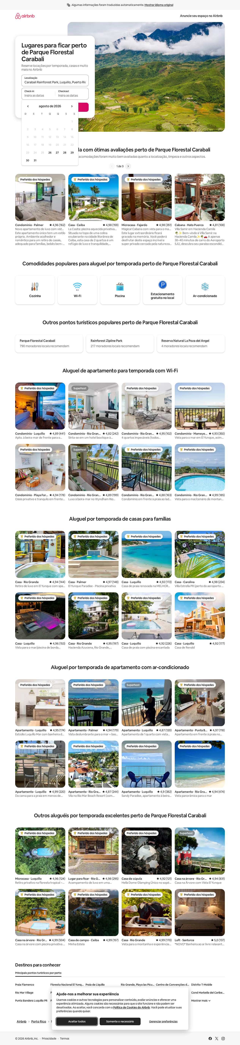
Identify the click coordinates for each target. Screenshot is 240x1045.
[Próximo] (128, 166)
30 (27, 160)
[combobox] (55, 82)
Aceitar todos (76, 1021)
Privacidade (49, 1038)
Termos (64, 1038)
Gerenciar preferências (163, 1021)
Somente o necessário (120, 1021)
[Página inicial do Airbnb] (25, 16)
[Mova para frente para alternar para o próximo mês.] (72, 106)
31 (35, 160)
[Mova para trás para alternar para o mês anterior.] (28, 106)
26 (49, 152)
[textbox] (38, 95)
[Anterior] (112, 166)
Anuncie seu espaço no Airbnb (201, 16)
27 (57, 152)
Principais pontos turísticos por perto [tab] (38, 973)
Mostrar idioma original (159, 5)
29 (72, 152)
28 (64, 152)
